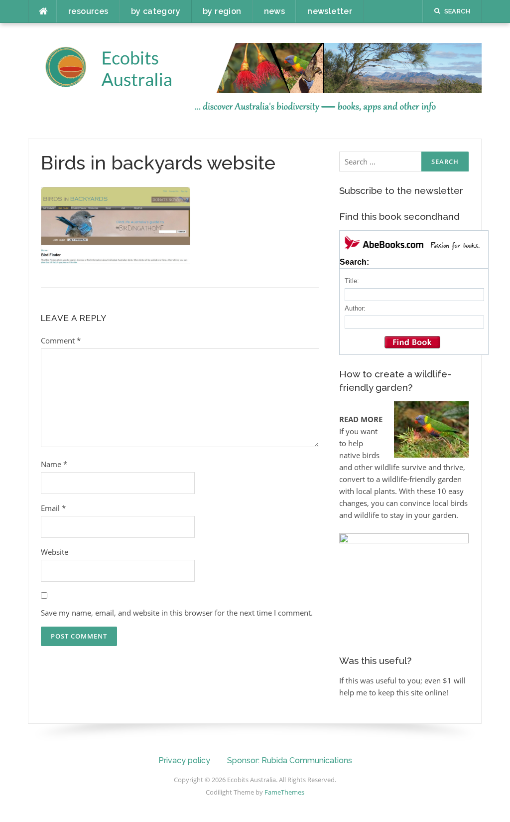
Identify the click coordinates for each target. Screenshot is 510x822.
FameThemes (284, 792)
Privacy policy (184, 760)
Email (53, 508)
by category (155, 11)
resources (88, 11)
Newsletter (329, 11)
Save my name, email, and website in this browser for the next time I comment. (177, 613)
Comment (61, 340)
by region (222, 11)
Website (54, 552)
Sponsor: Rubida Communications (289, 760)
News (274, 11)
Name (54, 464)
